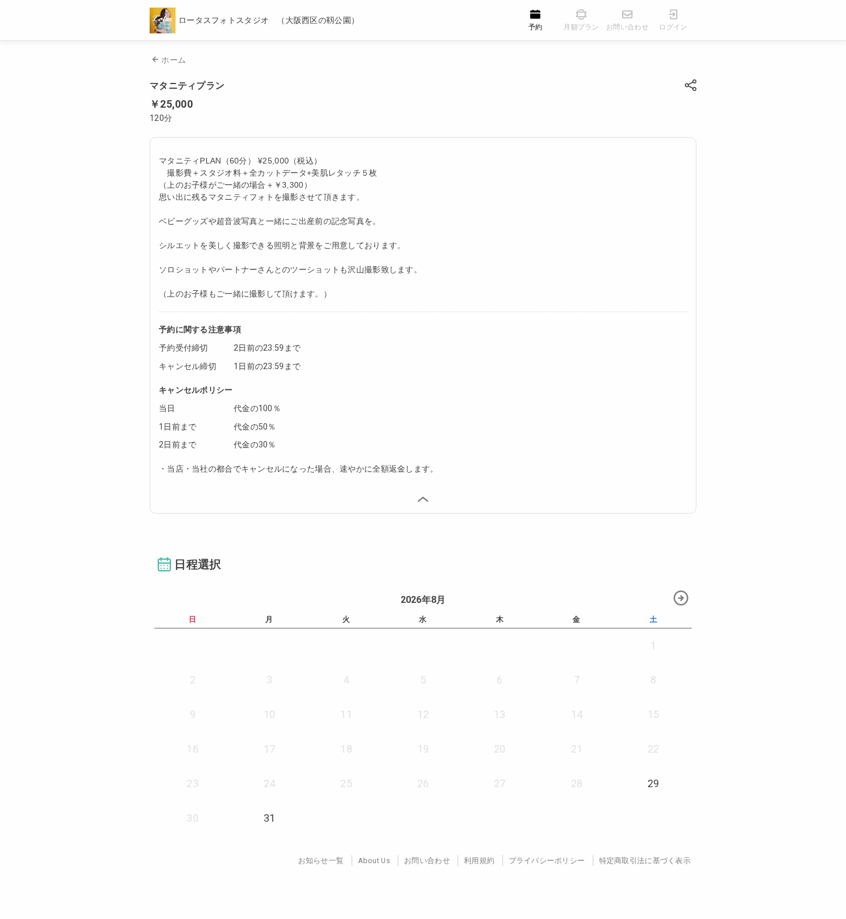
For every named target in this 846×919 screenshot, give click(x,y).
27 (500, 783)
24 (270, 783)
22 (653, 749)
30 (192, 818)
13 (500, 714)
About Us (374, 860)
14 (577, 714)
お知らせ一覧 (321, 860)
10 (270, 714)
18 (346, 749)
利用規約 (479, 860)
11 (346, 714)
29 (653, 783)
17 (270, 749)
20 (500, 749)
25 (346, 783)
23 (192, 783)
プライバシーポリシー (547, 860)
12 (423, 714)
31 (270, 818)
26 (423, 783)
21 (577, 749)
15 (653, 714)
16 (192, 749)
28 (577, 783)
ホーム (173, 59)
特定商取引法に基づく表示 (645, 860)
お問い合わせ (427, 860)
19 (423, 749)
